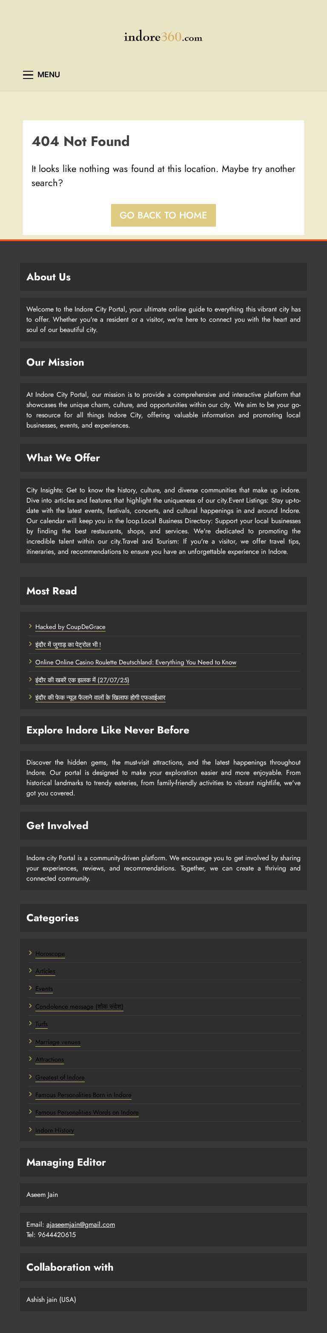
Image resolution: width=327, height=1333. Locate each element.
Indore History (54, 1130)
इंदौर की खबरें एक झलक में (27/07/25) (82, 680)
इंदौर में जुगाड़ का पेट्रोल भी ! (68, 644)
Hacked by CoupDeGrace (70, 627)
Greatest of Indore (60, 1077)
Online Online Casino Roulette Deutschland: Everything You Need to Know (135, 662)
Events (44, 988)
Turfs (41, 1024)
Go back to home (163, 215)
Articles (45, 971)
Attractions (49, 1059)
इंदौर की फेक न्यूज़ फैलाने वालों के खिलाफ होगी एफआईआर (100, 697)
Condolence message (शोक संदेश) (79, 1006)
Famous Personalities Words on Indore (87, 1112)
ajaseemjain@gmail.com (80, 1224)
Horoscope (50, 953)
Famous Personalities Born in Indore (83, 1095)
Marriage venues (57, 1042)
